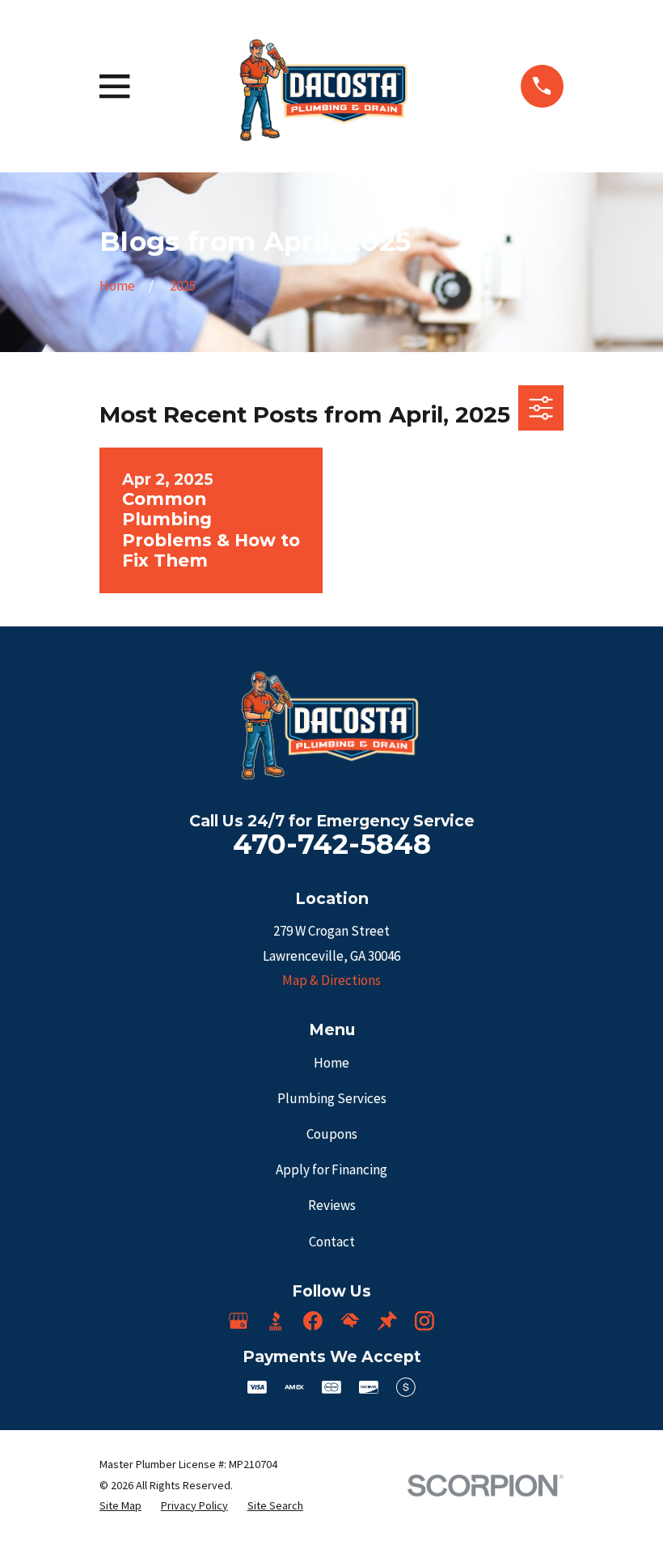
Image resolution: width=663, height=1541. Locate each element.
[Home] (324, 86)
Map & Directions (331, 980)
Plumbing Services (331, 1098)
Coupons (331, 1134)
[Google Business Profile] (238, 1321)
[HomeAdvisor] (350, 1321)
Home (331, 1063)
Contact (332, 1241)
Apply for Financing (331, 1169)
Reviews (332, 1205)
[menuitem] (120, 1506)
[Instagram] (424, 1321)
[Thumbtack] (387, 1321)
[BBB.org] (275, 1321)
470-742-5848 (332, 844)
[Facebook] (313, 1321)
